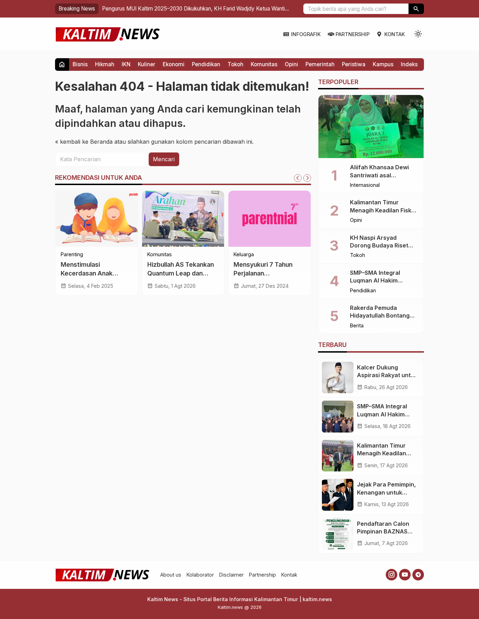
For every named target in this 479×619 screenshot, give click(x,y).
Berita (357, 325)
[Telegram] (418, 574)
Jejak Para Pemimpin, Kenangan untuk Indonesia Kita (386, 492)
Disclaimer (231, 575)
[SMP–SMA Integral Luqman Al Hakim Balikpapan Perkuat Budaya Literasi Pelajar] (337, 416)
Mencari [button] (164, 159)
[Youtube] (405, 574)
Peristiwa (353, 64)
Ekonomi (173, 64)
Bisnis (80, 64)
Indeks (409, 64)
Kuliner (146, 64)
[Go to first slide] (307, 178)
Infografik (306, 34)
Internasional (365, 185)
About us (170, 575)
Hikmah (104, 64)
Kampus (383, 64)
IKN (126, 64)
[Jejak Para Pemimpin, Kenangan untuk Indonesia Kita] (337, 494)
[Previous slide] (298, 178)
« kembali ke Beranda (84, 141)
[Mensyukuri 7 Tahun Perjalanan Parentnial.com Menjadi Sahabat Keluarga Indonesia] (269, 219)
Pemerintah (320, 64)
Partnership (353, 34)
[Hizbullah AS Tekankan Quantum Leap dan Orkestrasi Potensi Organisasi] (183, 219)
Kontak (394, 34)
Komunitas (264, 64)
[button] (416, 9)
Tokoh (235, 64)
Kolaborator (200, 575)
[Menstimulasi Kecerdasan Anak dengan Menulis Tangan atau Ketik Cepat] (96, 219)
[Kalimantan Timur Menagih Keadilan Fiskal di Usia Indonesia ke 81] (337, 455)
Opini (291, 64)
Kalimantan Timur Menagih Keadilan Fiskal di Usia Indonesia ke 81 (383, 210)
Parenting (72, 254)
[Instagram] (391, 574)
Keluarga (244, 254)
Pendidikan (206, 64)
